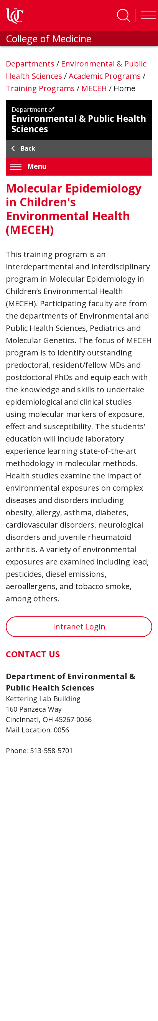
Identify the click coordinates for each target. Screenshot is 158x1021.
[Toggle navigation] (146, 15)
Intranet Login (79, 626)
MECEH (95, 88)
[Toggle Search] (123, 15)
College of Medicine (48, 38)
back (28, 148)
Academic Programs (106, 76)
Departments (31, 63)
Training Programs (41, 88)
